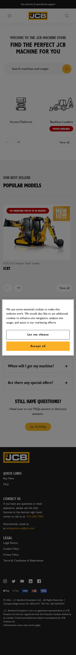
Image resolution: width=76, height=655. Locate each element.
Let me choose (38, 334)
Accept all (38, 345)
